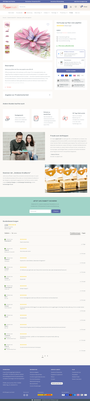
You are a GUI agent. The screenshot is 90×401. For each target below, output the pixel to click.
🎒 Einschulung (28, 12)
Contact (53, 379)
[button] (42, 356)
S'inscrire (56, 211)
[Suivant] (47, 40)
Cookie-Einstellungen (35, 386)
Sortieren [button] (7, 233)
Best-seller (11, 12)
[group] (12, 225)
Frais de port (64, 32)
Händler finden (76, 377)
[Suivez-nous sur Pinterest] (27, 395)
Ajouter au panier (71, 70)
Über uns (77, 12)
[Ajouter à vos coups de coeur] (48, 24)
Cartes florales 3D (12, 17)
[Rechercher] (65, 6)
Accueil (4, 17)
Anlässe (46, 12)
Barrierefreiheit (34, 383)
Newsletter (75, 374)
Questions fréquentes (56, 372)
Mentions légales (34, 372)
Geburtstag (37, 12)
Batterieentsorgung (35, 381)
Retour (52, 377)
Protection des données (36, 374)
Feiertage (53, 12)
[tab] (75, 233)
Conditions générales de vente (37, 377)
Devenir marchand (76, 379)
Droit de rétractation (35, 379)
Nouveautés (19, 12)
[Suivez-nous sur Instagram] (24, 395)
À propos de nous (76, 372)
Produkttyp (63, 12)
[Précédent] (16, 40)
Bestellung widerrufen (57, 383)
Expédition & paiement (57, 374)
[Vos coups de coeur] (76, 7)
